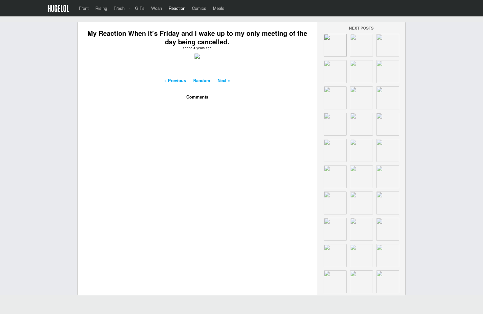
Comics (199, 8)
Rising (101, 8)
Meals (218, 8)
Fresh (119, 8)
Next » (224, 80)
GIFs (140, 8)
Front (84, 8)
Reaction (177, 8)
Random (201, 80)
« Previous (175, 80)
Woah (156, 8)
